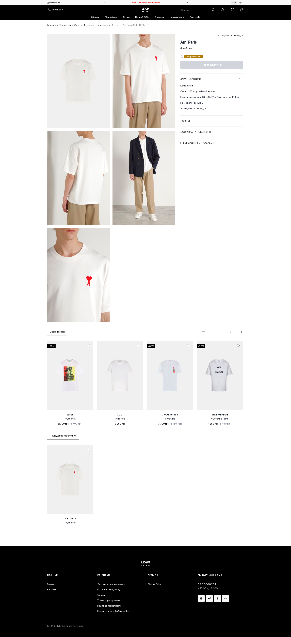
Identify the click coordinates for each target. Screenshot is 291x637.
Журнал (51, 584)
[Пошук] (213, 10)
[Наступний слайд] (187, 3)
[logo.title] (145, 563)
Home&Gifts (142, 17)
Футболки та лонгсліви (96, 25)
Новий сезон (176, 17)
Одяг (77, 25)
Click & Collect (155, 584)
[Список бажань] (232, 10)
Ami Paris (188, 42)
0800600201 (57, 10)
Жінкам (95, 17)
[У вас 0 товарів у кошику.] (242, 10)
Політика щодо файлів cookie (113, 611)
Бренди (159, 17)
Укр (234, 3)
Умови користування (108, 600)
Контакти (52, 589)
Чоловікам (111, 17)
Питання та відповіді (108, 589)
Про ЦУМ (195, 17)
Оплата (101, 595)
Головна (51, 25)
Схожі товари (57, 331)
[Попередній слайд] (105, 3)
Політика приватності (109, 605)
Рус (241, 3)
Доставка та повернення (111, 584)
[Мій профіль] (223, 10)
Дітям (126, 17)
